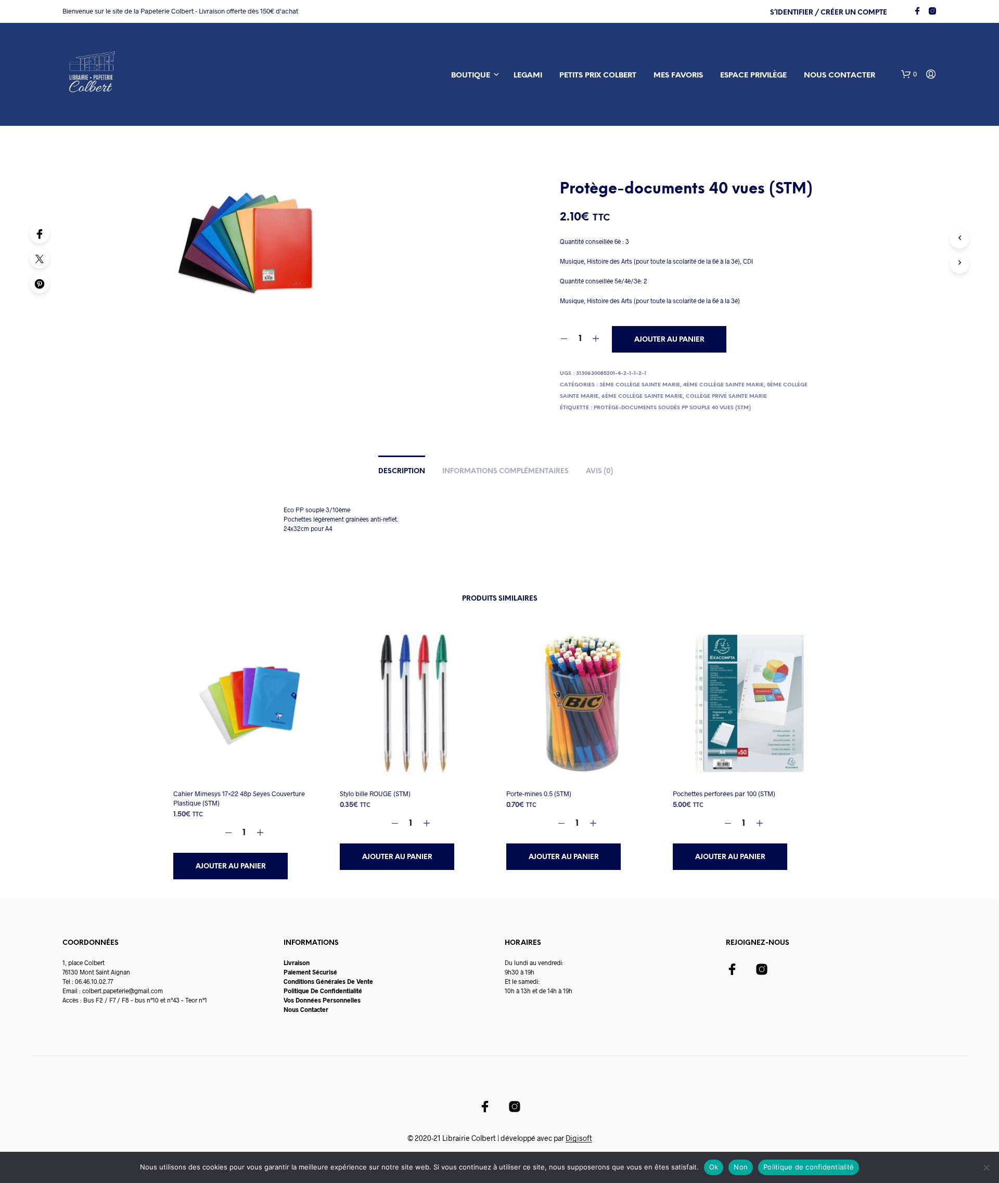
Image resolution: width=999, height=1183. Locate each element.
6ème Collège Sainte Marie (642, 396)
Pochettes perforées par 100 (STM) (724, 793)
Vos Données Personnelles (322, 1000)
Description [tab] (401, 471)
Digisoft (579, 1138)
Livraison (297, 962)
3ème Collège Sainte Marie (639, 385)
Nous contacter (839, 76)
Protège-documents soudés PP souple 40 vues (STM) (672, 408)
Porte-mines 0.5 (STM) (538, 793)
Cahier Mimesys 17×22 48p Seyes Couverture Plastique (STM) (239, 798)
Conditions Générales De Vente (328, 981)
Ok (714, 1167)
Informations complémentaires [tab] (505, 471)
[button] (909, 74)
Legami (528, 76)
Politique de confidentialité (808, 1167)
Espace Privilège (753, 76)
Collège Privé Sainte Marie (726, 396)
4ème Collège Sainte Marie (723, 385)
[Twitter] (39, 258)
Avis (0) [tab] (599, 471)
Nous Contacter (306, 1009)
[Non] (986, 1167)
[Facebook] (39, 233)
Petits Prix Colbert (597, 76)
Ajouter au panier (230, 866)
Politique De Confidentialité (323, 990)
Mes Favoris (678, 76)
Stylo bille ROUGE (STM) (375, 793)
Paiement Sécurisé (310, 972)
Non (741, 1167)
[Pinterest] (39, 283)
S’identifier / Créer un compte (828, 12)
